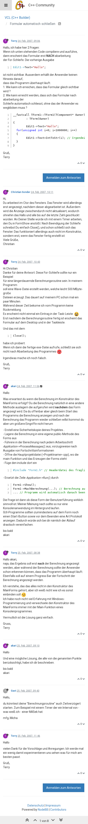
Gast (13, 690)
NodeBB (43, 809)
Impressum (53, 805)
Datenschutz (35, 805)
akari (13, 386)
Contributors (58, 809)
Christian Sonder (20, 192)
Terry (14, 41)
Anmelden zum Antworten (63, 177)
